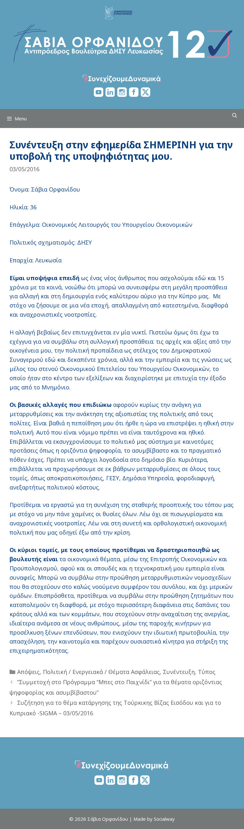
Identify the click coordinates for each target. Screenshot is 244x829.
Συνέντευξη (179, 672)
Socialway (164, 819)
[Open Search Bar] (234, 115)
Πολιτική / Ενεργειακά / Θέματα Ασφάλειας (101, 672)
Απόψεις (28, 672)
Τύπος (206, 672)
